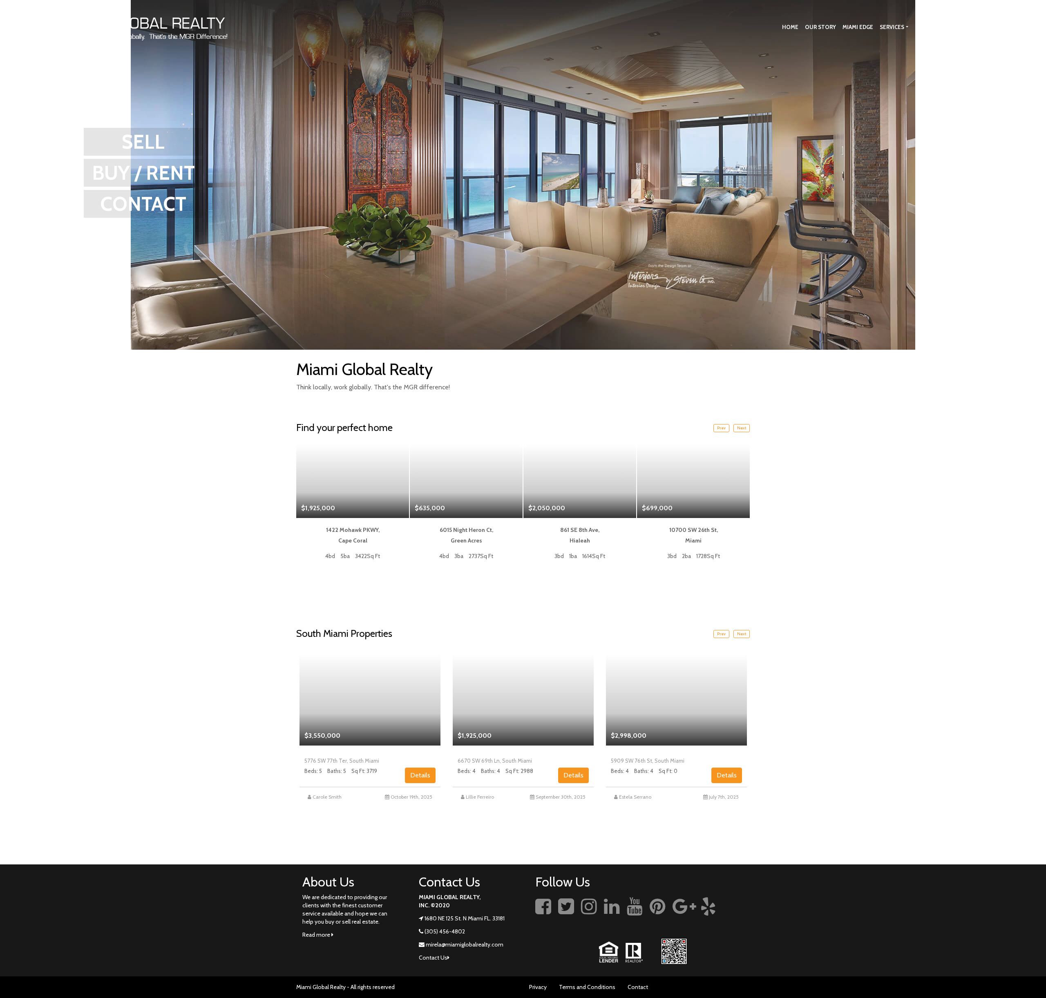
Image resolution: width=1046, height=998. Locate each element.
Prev (721, 428)
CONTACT (143, 204)
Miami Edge (858, 27)
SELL (143, 142)
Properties (931, 27)
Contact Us (1013, 27)
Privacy (538, 987)
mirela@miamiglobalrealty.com (464, 944)
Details (420, 775)
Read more (316, 934)
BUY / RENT (143, 173)
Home (790, 27)
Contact (638, 987)
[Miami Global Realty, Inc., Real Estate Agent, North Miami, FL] (737, 915)
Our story (820, 27)
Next (741, 428)
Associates (974, 27)
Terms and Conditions (587, 987)
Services (892, 27)
